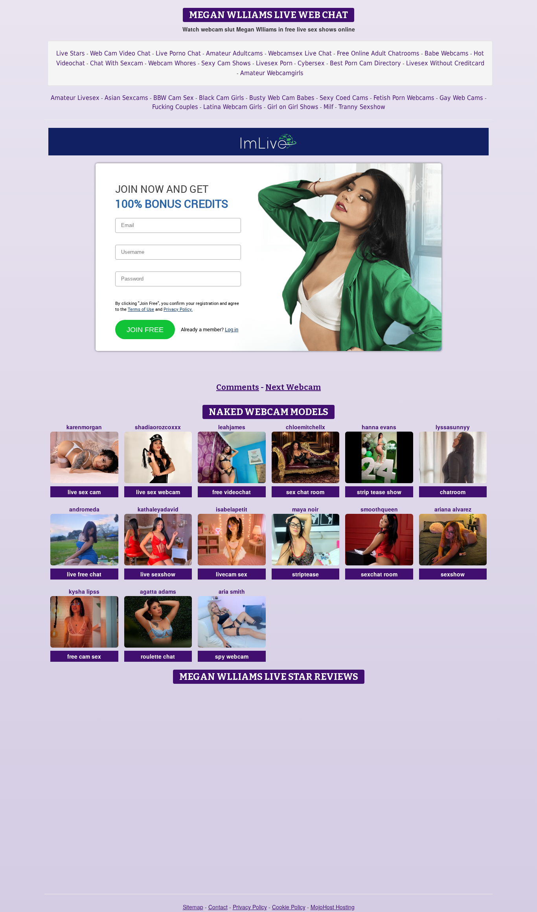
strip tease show (379, 492)
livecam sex (231, 574)
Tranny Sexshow (361, 107)
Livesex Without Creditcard (445, 63)
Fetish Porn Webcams (403, 98)
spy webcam (231, 656)
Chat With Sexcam (116, 63)
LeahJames (231, 427)
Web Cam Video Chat (120, 53)
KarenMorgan (84, 427)
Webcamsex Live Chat (300, 53)
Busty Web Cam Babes (281, 98)
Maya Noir (305, 509)
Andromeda (84, 509)
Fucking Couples (175, 107)
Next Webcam (293, 387)
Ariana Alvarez (452, 509)
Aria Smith (232, 591)
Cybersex (311, 63)
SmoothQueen (379, 509)
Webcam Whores (172, 63)
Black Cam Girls (221, 98)
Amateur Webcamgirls (271, 73)
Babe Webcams (447, 53)
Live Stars (70, 53)
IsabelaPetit (231, 509)
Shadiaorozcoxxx (158, 427)
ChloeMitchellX (305, 427)
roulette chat (158, 656)
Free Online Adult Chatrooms (378, 53)
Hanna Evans (379, 427)
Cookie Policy (288, 907)
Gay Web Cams (461, 98)
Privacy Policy (250, 907)
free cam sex (84, 656)
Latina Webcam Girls (232, 107)
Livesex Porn (274, 63)
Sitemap (193, 907)
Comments (237, 387)
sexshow (453, 574)
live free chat (84, 574)
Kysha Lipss (84, 591)
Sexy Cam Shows (226, 63)
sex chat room (305, 492)
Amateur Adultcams (234, 53)
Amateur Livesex (75, 98)
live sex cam (84, 492)
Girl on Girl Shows (292, 107)
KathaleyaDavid (158, 509)
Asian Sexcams (126, 98)
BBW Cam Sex (173, 98)
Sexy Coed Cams (344, 98)
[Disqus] (269, 786)
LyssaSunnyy (453, 427)
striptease (305, 574)
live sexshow (157, 574)
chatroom (452, 492)
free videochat (231, 492)
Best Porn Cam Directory (365, 63)
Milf (328, 107)
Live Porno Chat (178, 53)
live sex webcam (158, 492)
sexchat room (379, 574)
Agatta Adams (158, 591)
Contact (218, 907)
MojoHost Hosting (333, 907)
